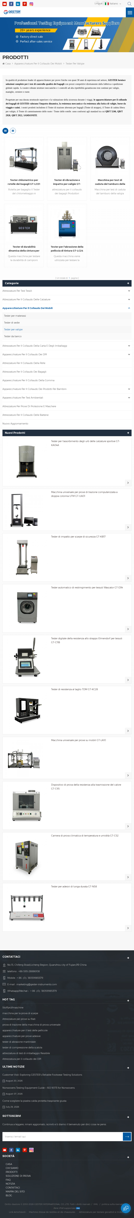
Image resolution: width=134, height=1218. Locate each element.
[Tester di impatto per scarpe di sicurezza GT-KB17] (27, 557)
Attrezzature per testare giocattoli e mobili (101, 1212)
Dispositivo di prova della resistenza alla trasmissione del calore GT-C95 (86, 786)
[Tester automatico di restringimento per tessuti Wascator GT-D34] (27, 608)
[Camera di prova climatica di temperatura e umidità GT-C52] (27, 856)
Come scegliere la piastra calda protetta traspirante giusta (34, 1100)
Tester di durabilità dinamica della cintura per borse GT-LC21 (23, 249)
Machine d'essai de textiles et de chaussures (52, 1212)
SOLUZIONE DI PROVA (18, 1175)
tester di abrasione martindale (19, 1041)
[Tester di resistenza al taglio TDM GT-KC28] (27, 710)
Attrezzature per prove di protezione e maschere (29, 406)
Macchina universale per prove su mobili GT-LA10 (78, 740)
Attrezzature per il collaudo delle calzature (26, 299)
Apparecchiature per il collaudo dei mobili (38, 63)
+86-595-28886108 (29, 971)
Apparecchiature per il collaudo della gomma (28, 380)
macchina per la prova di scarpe (20, 1013)
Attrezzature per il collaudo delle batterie (25, 415)
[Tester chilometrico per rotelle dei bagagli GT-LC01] (24, 157)
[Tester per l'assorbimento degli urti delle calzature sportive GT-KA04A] (27, 462)
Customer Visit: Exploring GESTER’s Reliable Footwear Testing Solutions (42, 1074)
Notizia (10, 1183)
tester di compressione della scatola (22, 1047)
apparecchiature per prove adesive (21, 1036)
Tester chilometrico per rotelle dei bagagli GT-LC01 (24, 182)
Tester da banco (13, 336)
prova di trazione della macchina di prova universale (31, 1024)
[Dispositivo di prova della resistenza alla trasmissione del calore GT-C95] (27, 805)
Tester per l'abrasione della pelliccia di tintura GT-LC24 (67, 248)
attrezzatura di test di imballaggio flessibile (26, 1053)
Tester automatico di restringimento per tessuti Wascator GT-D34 (87, 587)
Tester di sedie (12, 322)
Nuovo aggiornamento (15, 423)
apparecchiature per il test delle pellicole (25, 1030)
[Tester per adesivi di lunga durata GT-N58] (27, 907)
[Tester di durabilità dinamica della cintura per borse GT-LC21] (24, 224)
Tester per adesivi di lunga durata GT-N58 (74, 886)
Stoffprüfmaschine (12, 1007)
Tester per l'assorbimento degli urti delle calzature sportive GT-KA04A (85, 443)
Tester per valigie (75, 63)
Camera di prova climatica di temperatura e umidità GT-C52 (84, 835)
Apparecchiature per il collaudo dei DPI (24, 354)
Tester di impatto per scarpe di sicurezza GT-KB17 (78, 536)
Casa (8, 63)
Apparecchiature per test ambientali (22, 397)
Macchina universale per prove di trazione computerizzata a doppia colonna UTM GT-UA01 (84, 494)
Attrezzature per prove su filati (18, 1019)
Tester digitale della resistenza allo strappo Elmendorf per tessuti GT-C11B (86, 640)
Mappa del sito (15, 1191)
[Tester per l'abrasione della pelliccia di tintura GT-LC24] (67, 224)
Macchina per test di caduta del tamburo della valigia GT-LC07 (110, 182)
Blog (9, 1195)
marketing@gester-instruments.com (37, 984)
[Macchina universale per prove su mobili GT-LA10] (27, 757)
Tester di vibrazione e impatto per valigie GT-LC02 (67, 182)
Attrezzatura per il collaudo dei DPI (21, 1058)
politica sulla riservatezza (114, 1204)
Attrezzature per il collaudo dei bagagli (24, 371)
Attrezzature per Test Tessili (17, 290)
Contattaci (13, 1187)
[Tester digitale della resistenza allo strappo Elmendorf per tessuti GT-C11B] (27, 659)
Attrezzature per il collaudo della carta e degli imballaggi (34, 345)
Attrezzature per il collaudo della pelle (23, 363)
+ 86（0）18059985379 (30, 977)
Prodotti (11, 1172)
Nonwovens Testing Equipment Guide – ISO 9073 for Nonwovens (38, 1087)
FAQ (8, 1179)
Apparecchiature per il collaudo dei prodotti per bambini (34, 389)
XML (95, 1204)
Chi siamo (12, 1168)
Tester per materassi (15, 315)
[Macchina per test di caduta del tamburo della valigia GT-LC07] (110, 157)
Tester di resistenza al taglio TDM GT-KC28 (74, 689)
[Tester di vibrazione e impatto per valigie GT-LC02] (67, 157)
